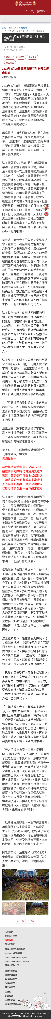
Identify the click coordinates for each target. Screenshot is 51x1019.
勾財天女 (10, 57)
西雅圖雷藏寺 (11, 979)
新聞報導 (23, 28)
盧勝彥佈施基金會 (13, 1004)
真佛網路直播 (11, 975)
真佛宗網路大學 (12, 965)
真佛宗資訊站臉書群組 (15, 949)
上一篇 (20, 921)
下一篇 (30, 921)
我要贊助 (9, 932)
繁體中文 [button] (44, 11)
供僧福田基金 (11, 936)
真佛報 (8, 992)
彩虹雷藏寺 (10, 983)
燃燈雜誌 (9, 996)
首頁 (4, 28)
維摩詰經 (32, 57)
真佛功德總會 (11, 971)
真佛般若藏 (10, 1000)
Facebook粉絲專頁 (13, 953)
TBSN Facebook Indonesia (17, 961)
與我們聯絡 (10, 944)
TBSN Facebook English (16, 957)
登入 (25, 11)
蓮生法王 (10, 63)
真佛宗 (21, 57)
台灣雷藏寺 (10, 987)
